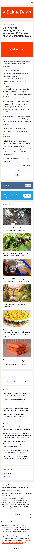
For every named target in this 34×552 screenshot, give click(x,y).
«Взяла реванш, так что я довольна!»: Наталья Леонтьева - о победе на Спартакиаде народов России (14, 444)
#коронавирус (26, 170)
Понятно (17, 548)
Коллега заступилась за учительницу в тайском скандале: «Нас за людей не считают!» (15, 402)
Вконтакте (8, 473)
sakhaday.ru (13, 510)
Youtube (8, 476)
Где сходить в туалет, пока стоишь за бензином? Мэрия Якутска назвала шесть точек (16, 459)
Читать (28, 185)
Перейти (27, 195)
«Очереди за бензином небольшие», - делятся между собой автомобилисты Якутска (15, 416)
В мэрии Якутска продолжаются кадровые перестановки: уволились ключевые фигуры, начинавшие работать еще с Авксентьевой (17, 435)
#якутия (18, 170)
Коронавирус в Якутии (8, 24)
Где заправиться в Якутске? (11, 423)
